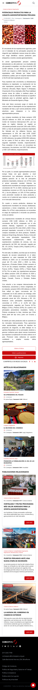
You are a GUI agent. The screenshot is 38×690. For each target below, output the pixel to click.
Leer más (29, 522)
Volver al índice (19, 348)
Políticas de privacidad (10, 679)
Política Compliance (9, 673)
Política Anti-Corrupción (10, 676)
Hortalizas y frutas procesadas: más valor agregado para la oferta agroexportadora (19, 506)
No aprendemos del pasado (13, 395)
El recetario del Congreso (13, 428)
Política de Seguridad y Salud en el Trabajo (17, 669)
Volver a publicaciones (19, 353)
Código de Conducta (9, 666)
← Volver (5, 22)
